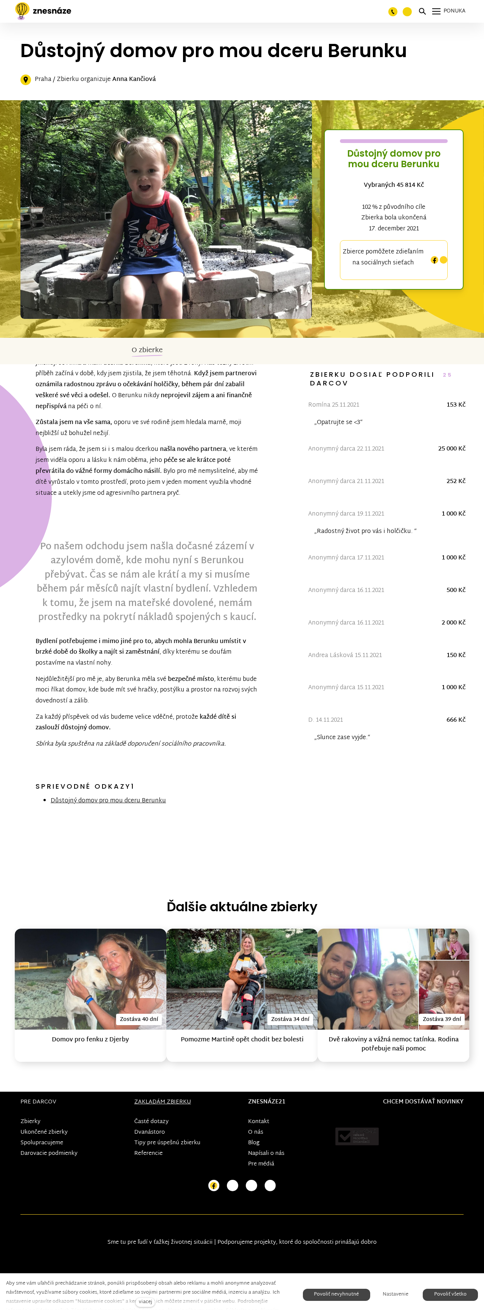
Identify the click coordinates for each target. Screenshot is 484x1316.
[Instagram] (443, 260)
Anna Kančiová (134, 79)
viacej (145, 1302)
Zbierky (30, 1122)
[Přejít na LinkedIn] (270, 1185)
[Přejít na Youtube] (251, 1185)
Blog (253, 1143)
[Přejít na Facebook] (214, 1185)
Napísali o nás (266, 1153)
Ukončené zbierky (44, 1132)
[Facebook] (434, 260)
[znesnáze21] (43, 11)
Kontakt (258, 1122)
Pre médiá (261, 1164)
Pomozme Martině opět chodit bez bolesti (242, 1040)
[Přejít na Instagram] (232, 1185)
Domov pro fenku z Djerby (90, 1040)
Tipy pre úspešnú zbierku (167, 1143)
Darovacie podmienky (49, 1153)
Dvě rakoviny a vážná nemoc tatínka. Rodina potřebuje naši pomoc (394, 1045)
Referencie (148, 1153)
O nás (255, 1132)
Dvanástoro (149, 1132)
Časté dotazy (151, 1122)
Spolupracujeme (41, 1143)
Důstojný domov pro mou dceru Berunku (108, 801)
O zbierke (147, 350)
